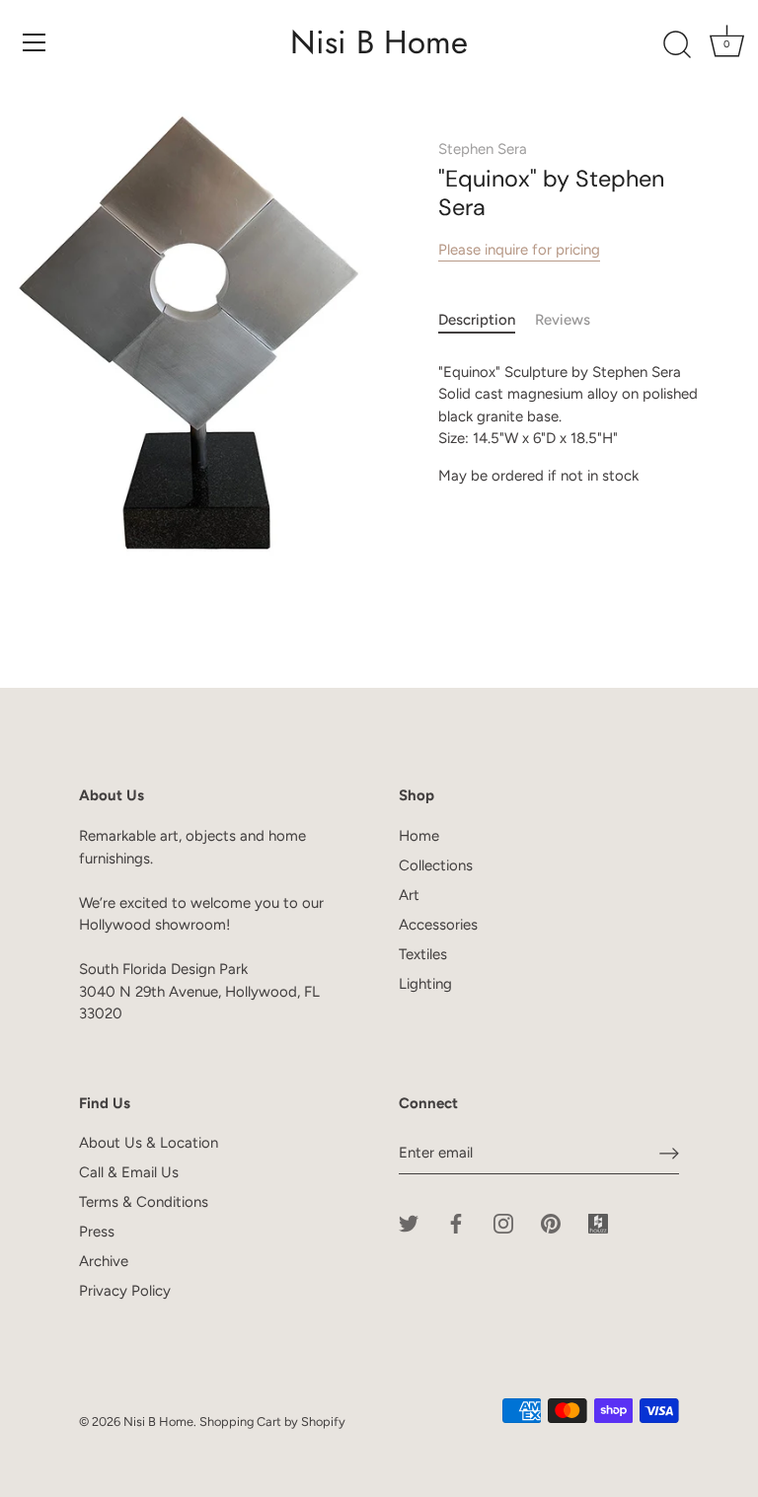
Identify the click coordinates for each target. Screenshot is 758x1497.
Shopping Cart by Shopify (272, 1421)
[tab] (486, 320)
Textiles (423, 954)
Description (476, 320)
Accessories (438, 925)
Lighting (425, 984)
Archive (103, 1261)
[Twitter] (408, 1223)
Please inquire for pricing (519, 250)
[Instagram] (503, 1223)
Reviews (562, 320)
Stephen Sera (482, 149)
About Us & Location (148, 1143)
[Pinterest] (551, 1223)
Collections (436, 865)
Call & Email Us (129, 1172)
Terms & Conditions (143, 1202)
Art (409, 895)
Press (96, 1231)
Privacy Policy (125, 1291)
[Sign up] (669, 1153)
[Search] (677, 45)
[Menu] (34, 42)
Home (419, 836)
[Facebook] (456, 1223)
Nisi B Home (379, 42)
